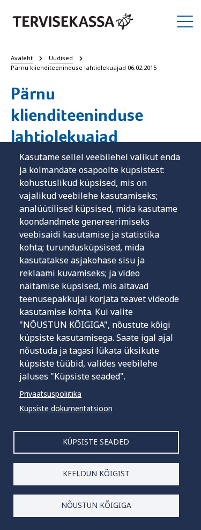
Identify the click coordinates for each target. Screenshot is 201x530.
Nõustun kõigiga (96, 505)
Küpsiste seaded (96, 441)
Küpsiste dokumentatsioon (66, 408)
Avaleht (22, 58)
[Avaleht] (73, 21)
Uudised (61, 58)
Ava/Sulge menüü (185, 21)
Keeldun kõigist (96, 473)
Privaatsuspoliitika (50, 394)
